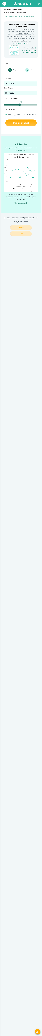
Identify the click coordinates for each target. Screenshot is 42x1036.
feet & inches (31, 115)
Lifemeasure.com (19, 43)
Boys (20, 16)
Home (5, 16)
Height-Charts (13, 16)
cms (9, 115)
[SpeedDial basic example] (37, 1031)
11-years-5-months (29, 16)
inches (19, 115)
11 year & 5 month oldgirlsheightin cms (29, 50)
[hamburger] (4, 4)
